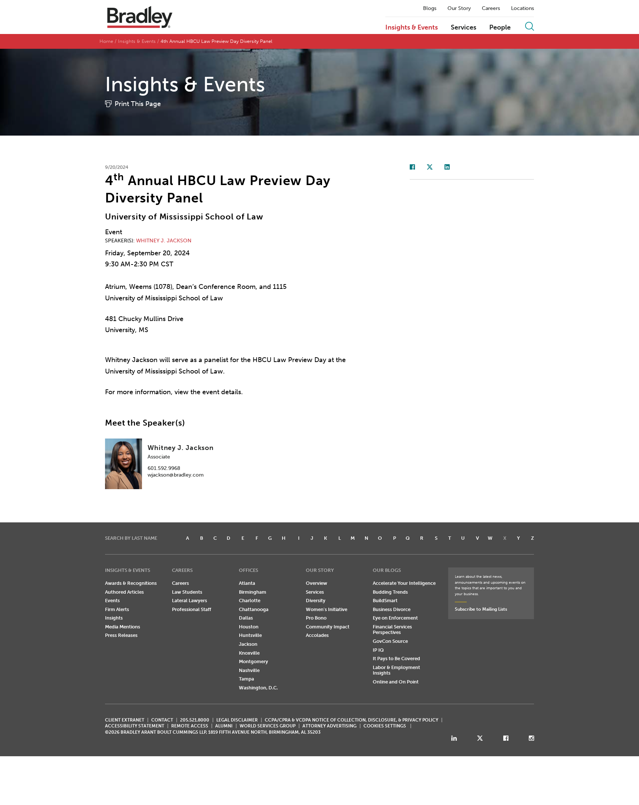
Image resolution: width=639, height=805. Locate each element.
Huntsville (250, 635)
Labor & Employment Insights (396, 670)
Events (112, 600)
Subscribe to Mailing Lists (481, 609)
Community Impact (327, 627)
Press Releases (121, 635)
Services (463, 27)
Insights (114, 618)
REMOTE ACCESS (189, 726)
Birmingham (252, 592)
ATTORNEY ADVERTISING (329, 726)
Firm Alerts (117, 609)
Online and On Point (396, 682)
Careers (491, 8)
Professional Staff (191, 609)
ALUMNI (224, 726)
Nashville (249, 670)
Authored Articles (124, 592)
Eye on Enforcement (395, 618)
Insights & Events (411, 27)
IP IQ (378, 650)
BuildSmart (385, 600)
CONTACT (162, 720)
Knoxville (249, 653)
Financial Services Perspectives (392, 629)
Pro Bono (316, 618)
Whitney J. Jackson (164, 241)
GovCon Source (390, 641)
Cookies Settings (385, 726)
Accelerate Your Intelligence (404, 583)
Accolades (317, 635)
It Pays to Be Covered (396, 658)
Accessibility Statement (134, 726)
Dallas (246, 618)
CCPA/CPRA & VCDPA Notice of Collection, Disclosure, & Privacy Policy (351, 720)
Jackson (248, 644)
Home (106, 41)
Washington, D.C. (258, 687)
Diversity (315, 600)
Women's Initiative (326, 609)
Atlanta (247, 583)
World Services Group (267, 726)
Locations (522, 8)
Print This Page (138, 104)
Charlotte (249, 600)
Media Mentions (122, 627)
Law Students (187, 592)
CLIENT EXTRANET (124, 720)
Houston (248, 627)
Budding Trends (390, 592)
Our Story (459, 8)
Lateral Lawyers (189, 600)
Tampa (246, 679)
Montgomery (253, 661)
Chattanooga (253, 609)
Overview (316, 583)
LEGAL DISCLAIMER (237, 720)
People (500, 27)
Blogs (429, 8)
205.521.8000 (194, 720)
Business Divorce (391, 609)
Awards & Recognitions (131, 583)
